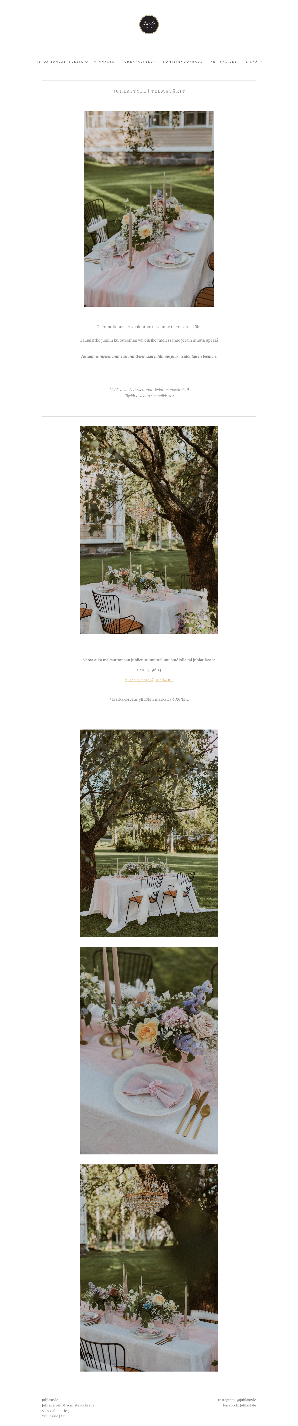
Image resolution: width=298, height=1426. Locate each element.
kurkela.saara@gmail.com (149, 679)
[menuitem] (62, 62)
